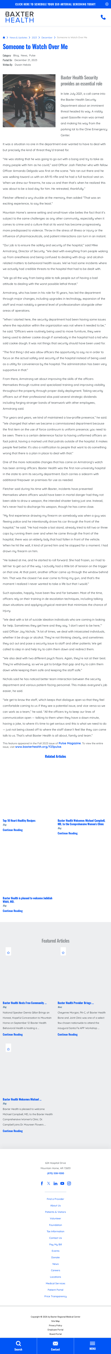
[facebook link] (42, 1183)
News (24, 55)
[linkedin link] (55, 1183)
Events (55, 1250)
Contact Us (55, 1237)
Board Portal (56, 1334)
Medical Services (55, 1283)
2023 (34, 37)
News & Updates (18, 37)
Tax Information (55, 1231)
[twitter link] (48, 1183)
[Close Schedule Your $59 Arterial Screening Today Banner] (107, 4)
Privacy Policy (55, 1325)
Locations (55, 1276)
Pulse (32, 55)
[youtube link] (62, 1183)
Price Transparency (55, 1296)
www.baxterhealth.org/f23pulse (38, 746)
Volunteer (55, 1218)
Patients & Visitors (55, 1211)
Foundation (55, 1224)
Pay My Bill (55, 1244)
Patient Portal (55, 1289)
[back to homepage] (4, 37)
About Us (55, 1205)
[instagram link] (69, 1183)
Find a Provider (55, 1198)
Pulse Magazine (70, 743)
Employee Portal (55, 1329)
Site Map (55, 1321)
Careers (55, 1270)
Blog (16, 55)
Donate (55, 1257)
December (46, 37)
